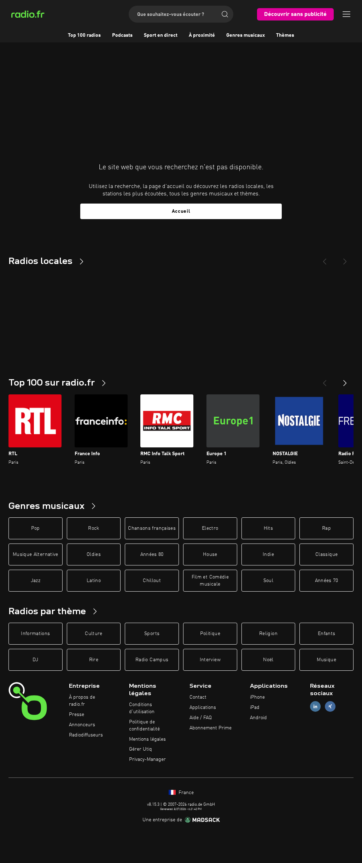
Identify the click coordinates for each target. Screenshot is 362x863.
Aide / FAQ (200, 717)
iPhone (257, 697)
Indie (268, 554)
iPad (254, 707)
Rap (326, 528)
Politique (210, 633)
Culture (93, 633)
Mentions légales (147, 739)
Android (258, 717)
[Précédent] (324, 380)
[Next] (345, 258)
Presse (76, 714)
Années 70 (326, 580)
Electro (210, 528)
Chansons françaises (152, 528)
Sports (151, 633)
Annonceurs (82, 724)
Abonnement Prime (210, 728)
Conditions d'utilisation (141, 708)
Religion (268, 633)
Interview (210, 659)
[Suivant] (345, 380)
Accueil (181, 211)
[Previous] (324, 258)
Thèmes (285, 35)
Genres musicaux (245, 35)
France (185, 792)
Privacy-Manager (147, 759)
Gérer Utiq (140, 749)
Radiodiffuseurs (86, 735)
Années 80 (152, 554)
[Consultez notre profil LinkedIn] (315, 706)
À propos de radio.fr (82, 701)
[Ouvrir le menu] (346, 14)
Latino (94, 580)
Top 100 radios (84, 35)
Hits (268, 528)
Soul (268, 580)
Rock (93, 528)
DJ (35, 659)
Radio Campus (151, 659)
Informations (35, 633)
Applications (202, 707)
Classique (326, 554)
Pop (35, 528)
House (210, 554)
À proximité (202, 35)
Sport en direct (160, 35)
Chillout (152, 580)
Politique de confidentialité (144, 726)
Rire (93, 659)
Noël (268, 659)
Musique (326, 659)
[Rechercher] (225, 14)
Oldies (94, 554)
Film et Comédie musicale (210, 581)
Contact (197, 697)
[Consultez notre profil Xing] (330, 706)
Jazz (35, 580)
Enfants (326, 633)
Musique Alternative (35, 554)
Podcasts (122, 35)
